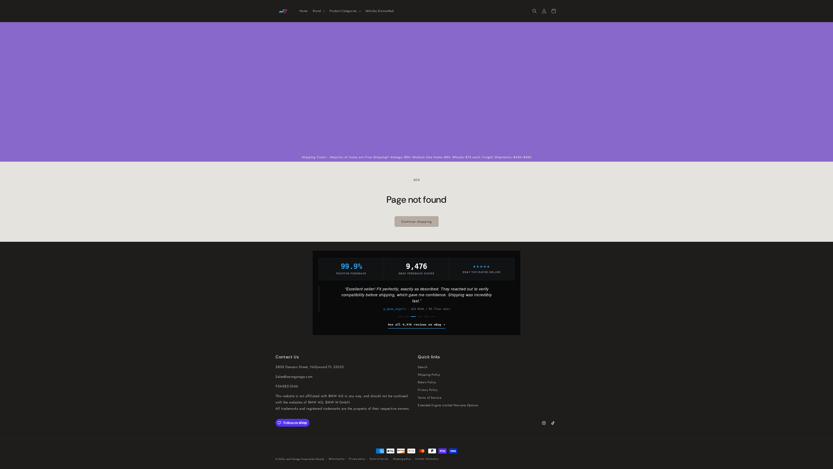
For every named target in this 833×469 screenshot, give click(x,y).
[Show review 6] (432, 316)
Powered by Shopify (312, 459)
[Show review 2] (406, 316)
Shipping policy (402, 459)
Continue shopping (416, 221)
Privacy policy (357, 459)
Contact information (426, 459)
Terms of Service (429, 397)
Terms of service (379, 459)
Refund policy (337, 459)
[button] (318, 10)
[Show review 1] (400, 316)
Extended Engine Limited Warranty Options (448, 405)
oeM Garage (293, 459)
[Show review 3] (413, 316)
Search (423, 367)
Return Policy (427, 382)
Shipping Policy (429, 374)
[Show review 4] (419, 316)
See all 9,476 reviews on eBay (414, 324)
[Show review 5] (426, 316)
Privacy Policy (428, 390)
